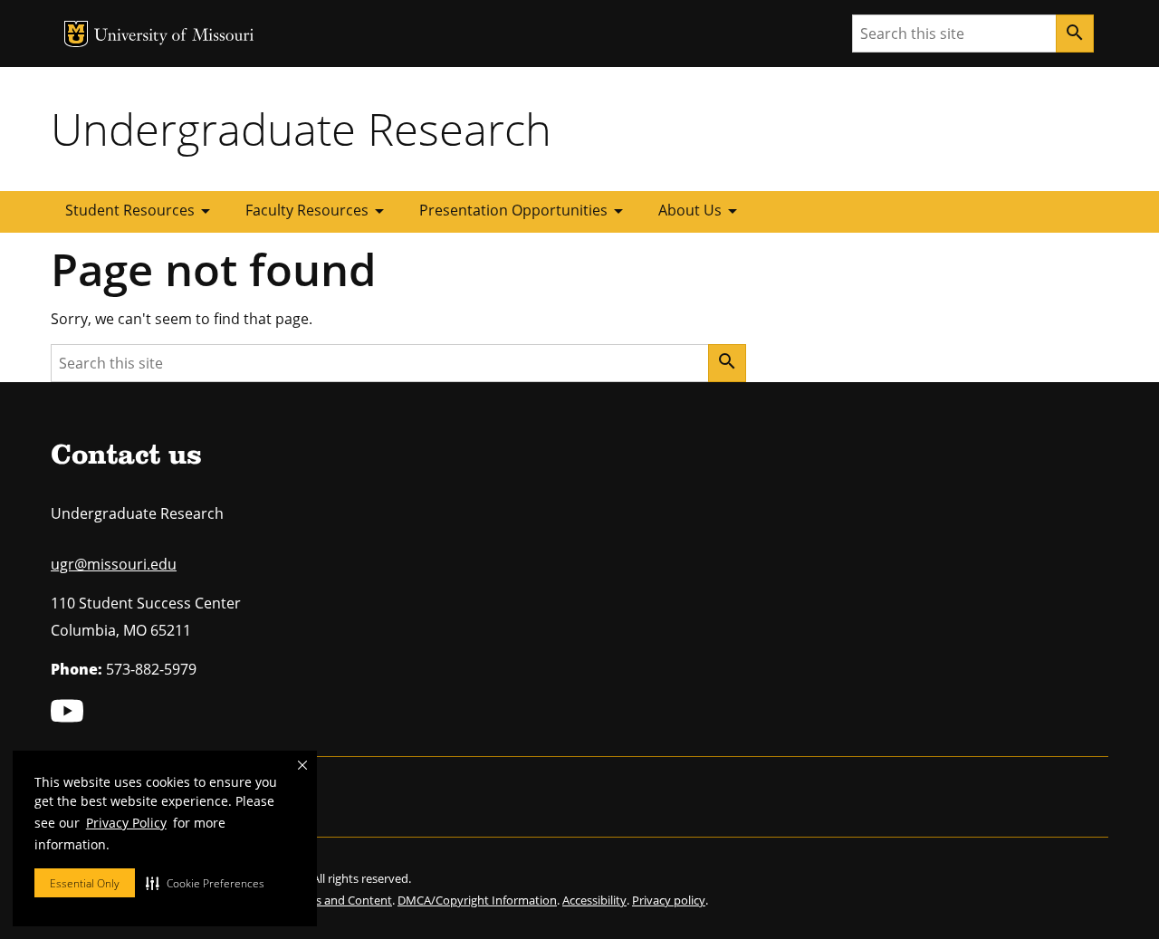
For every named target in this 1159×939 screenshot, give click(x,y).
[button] (205, 882)
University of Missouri (174, 36)
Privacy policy (668, 900)
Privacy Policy (126, 822)
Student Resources (140, 211)
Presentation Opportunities (524, 211)
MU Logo (76, 34)
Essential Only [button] (85, 883)
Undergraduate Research (301, 128)
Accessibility (594, 900)
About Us (700, 211)
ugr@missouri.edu (114, 564)
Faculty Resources (317, 211)
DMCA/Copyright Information (477, 900)
